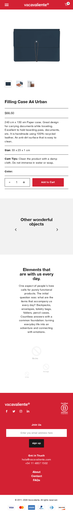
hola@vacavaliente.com (36, 459)
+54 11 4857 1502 (36, 463)
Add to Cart (48, 182)
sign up (36, 443)
